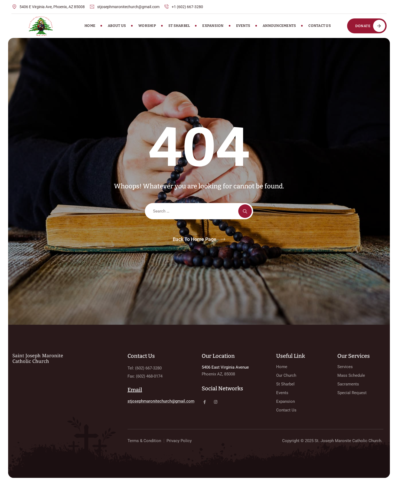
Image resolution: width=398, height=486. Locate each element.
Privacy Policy (179, 440)
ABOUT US (117, 26)
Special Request (352, 392)
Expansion (212, 26)
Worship (147, 26)
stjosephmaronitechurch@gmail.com (161, 401)
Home (89, 26)
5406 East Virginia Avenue (225, 367)
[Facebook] (204, 402)
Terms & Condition (144, 440)
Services (345, 366)
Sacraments (348, 384)
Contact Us (319, 26)
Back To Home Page (194, 239)
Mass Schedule (351, 375)
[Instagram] (215, 402)
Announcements (279, 26)
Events (243, 26)
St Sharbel (179, 26)
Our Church (286, 375)
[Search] (245, 211)
